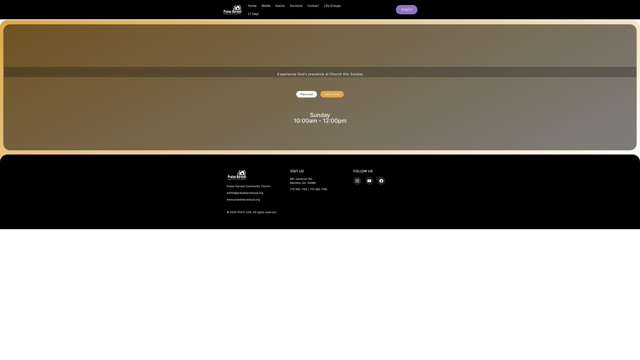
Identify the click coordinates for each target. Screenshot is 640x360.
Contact (313, 6)
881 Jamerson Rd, (301, 178)
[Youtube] (369, 181)
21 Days (253, 14)
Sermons (296, 6)
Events (280, 6)
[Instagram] (357, 181)
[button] (388, 9)
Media (266, 6)
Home (252, 6)
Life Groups (332, 6)
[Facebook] (381, 181)
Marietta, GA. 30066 (303, 182)
